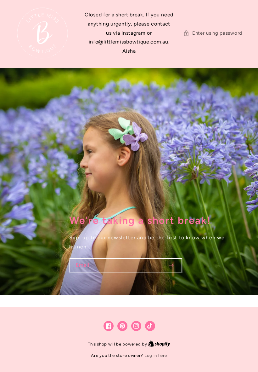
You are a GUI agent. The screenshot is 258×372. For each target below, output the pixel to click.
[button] (212, 33)
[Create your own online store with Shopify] (159, 344)
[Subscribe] (171, 265)
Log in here (155, 355)
